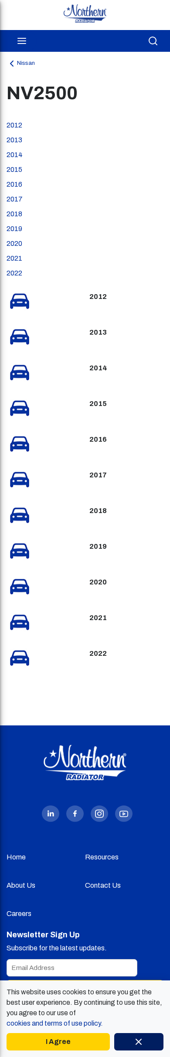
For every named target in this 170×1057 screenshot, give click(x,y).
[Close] (138, 1041)
